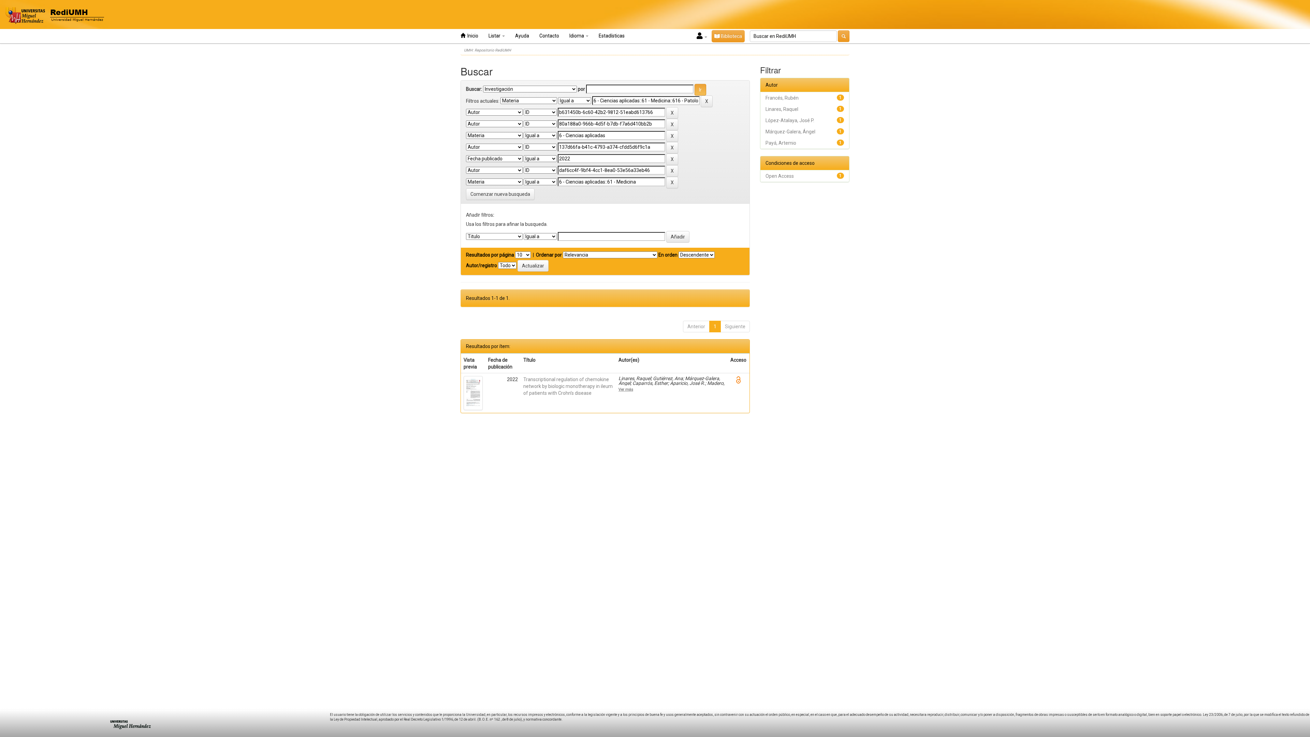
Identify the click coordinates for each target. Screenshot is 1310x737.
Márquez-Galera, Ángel (790, 131)
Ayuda (522, 36)
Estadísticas (612, 36)
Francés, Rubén (782, 98)
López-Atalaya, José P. (790, 120)
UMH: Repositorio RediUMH (487, 50)
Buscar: (474, 89)
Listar (495, 36)
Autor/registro (481, 265)
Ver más (625, 389)
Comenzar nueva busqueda (500, 194)
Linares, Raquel (782, 109)
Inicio (471, 36)
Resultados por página (490, 255)
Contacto (549, 36)
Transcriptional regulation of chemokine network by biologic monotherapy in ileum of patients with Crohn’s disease (568, 386)
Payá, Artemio (781, 143)
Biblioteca (731, 36)
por (581, 89)
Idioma (577, 36)
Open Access (780, 176)
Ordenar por (549, 255)
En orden (668, 255)
